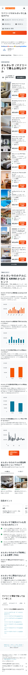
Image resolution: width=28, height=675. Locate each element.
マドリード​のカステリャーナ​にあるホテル (13, 628)
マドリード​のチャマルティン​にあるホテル (13, 632)
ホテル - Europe (18, 644)
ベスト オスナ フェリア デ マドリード (18, 119)
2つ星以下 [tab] (20, 471)
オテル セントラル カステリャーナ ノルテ (18, 137)
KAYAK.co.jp (6, 644)
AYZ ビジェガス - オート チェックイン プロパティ (19, 248)
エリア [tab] (5, 603)
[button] (2, 8)
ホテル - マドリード (18, 646)
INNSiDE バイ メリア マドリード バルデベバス (18, 230)
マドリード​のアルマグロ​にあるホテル (13, 616)
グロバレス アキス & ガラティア (19, 173)
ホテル (12, 644)
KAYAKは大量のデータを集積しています (12, 666)
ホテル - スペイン (8, 646)
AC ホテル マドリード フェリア (19, 101)
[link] (14, 453)
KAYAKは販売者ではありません (11, 663)
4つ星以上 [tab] (7, 471)
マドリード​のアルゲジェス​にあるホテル (13, 619)
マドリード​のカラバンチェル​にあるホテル (13, 624)
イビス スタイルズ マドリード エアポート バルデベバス (18, 211)
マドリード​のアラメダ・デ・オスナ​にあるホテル (13, 613)
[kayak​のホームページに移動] (10, 8)
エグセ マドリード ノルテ (18, 192)
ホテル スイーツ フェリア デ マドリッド (18, 84)
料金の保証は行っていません (10, 659)
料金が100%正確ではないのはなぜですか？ (13, 670)
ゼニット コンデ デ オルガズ (18, 154)
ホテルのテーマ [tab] (13, 603)
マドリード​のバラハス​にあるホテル (13, 622)
